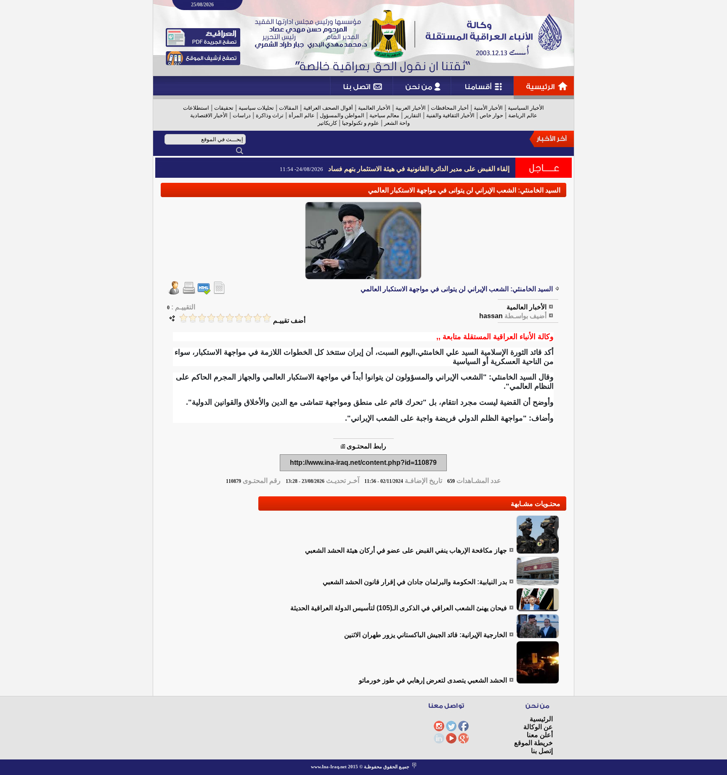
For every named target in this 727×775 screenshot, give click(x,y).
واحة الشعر (397, 123)
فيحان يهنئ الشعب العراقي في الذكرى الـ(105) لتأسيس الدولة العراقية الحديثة (398, 608)
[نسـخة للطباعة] (189, 292)
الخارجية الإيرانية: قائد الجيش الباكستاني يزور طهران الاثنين (425, 634)
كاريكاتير (327, 123)
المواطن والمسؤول (342, 115)
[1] (266, 318)
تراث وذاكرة (270, 115)
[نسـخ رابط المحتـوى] (343, 446)
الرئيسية (541, 718)
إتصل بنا (542, 750)
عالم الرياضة (522, 115)
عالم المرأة (302, 115)
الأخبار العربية (410, 108)
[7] (211, 318)
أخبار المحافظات (450, 108)
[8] (202, 318)
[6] (220, 318)
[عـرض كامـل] (538, 552)
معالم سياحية (384, 115)
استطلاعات (196, 108)
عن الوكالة (538, 726)
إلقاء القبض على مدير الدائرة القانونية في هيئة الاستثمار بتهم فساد (418, 168)
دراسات (242, 115)
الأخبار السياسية (526, 108)
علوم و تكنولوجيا (360, 123)
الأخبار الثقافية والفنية (450, 115)
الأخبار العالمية (374, 108)
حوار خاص (491, 115)
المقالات (288, 108)
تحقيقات (223, 108)
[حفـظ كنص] (219, 292)
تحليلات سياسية (256, 108)
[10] (183, 318)
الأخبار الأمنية (488, 108)
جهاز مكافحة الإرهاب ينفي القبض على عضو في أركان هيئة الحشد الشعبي (406, 550)
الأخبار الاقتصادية (209, 115)
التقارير (412, 115)
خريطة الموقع (533, 742)
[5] (229, 318)
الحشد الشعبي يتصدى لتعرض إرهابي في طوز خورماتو (433, 680)
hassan (491, 315)
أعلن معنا (540, 734)
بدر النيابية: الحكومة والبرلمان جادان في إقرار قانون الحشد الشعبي (415, 581)
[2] (257, 318)
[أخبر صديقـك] (173, 292)
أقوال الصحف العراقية (328, 108)
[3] (248, 318)
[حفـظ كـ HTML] (204, 292)
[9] (192, 318)
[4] (239, 318)
